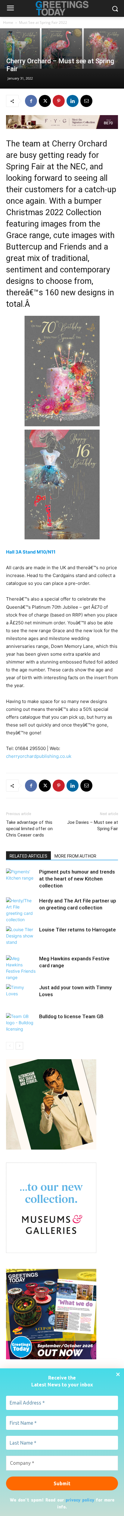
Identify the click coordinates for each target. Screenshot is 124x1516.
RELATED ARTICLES (28, 856)
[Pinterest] (59, 101)
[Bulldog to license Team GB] (21, 1023)
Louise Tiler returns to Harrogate (77, 930)
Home (8, 22)
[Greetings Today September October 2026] (51, 1358)
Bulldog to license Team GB (71, 1016)
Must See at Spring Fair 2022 (43, 22)
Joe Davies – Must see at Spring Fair (92, 825)
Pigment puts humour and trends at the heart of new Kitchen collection (77, 879)
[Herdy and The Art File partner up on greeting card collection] (21, 910)
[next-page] (19, 1046)
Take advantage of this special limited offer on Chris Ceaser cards (29, 829)
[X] (45, 101)
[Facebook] (31, 101)
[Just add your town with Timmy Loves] (21, 994)
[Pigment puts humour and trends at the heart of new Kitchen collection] (21, 878)
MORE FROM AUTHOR (75, 856)
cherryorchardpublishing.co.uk (38, 756)
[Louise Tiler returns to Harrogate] (21, 936)
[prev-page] (10, 1046)
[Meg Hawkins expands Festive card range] (21, 968)
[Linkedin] (73, 101)
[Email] (86, 101)
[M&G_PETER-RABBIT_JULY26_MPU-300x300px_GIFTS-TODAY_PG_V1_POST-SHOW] (51, 1251)
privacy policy (80, 1499)
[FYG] (62, 122)
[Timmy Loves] (51, 1148)
